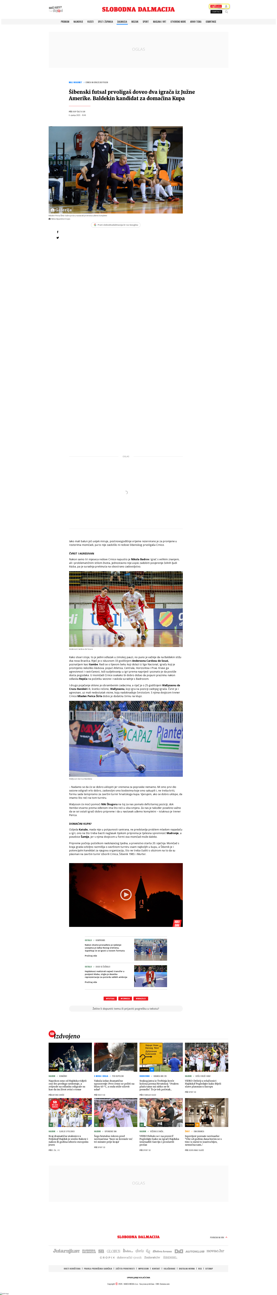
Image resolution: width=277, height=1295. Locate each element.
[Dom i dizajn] (179, 1251)
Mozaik (134, 21)
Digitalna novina (187, 1268)
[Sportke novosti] (101, 1251)
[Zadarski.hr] (152, 1257)
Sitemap (209, 1268)
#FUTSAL (110, 998)
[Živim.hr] (128, 1251)
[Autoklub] (195, 1251)
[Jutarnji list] (66, 1251)
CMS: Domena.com (163, 1283)
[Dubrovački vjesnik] (129, 1257)
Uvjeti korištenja (72, 1268)
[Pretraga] (226, 12)
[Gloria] (139, 1251)
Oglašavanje (169, 1268)
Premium (65, 21)
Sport (146, 21)
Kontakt (156, 1268)
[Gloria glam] (148, 1251)
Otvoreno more (178, 21)
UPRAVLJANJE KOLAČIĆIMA (138, 1277)
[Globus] (113, 1251)
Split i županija (105, 21)
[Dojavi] (56, 9)
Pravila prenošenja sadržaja (98, 1268)
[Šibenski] (170, 1257)
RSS (200, 1268)
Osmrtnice (211, 21)
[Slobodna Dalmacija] (138, 9)
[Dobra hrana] (162, 1251)
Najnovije (78, 21)
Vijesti (90, 21)
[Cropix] (107, 1257)
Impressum (143, 1268)
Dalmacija (122, 21)
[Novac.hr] (215, 1251)
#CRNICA (125, 998)
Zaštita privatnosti (125, 1268)
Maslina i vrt (159, 21)
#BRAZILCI (141, 998)
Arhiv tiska (195, 21)
